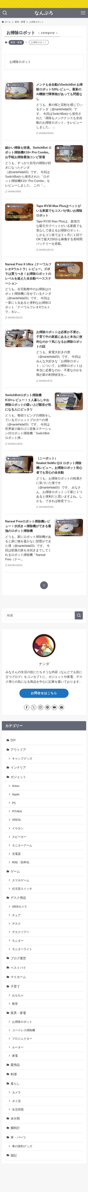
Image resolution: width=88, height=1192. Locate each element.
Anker (16, 785)
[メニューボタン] (83, 13)
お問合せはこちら (44, 693)
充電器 (16, 853)
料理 (14, 1074)
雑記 (14, 1155)
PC (14, 803)
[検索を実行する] (79, 615)
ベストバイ (18, 967)
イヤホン (18, 828)
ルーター (18, 1047)
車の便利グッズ (22, 1146)
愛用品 (15, 1065)
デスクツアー (20, 932)
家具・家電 (16, 42)
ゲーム (15, 871)
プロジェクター (22, 1038)
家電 (15, 1055)
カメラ (16, 1092)
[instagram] (40, 707)
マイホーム (18, 977)
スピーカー (19, 836)
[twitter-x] (33, 707)
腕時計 (15, 1128)
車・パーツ (18, 1137)
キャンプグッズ (22, 758)
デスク (16, 923)
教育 (15, 1003)
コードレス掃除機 (23, 1030)
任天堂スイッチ (22, 888)
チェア (16, 915)
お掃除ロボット (22, 1021)
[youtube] (54, 707)
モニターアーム (22, 845)
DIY (13, 740)
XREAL (16, 819)
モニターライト (22, 949)
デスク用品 (18, 897)
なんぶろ (44, 13)
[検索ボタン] (5, 13)
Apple (15, 794)
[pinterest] (47, 707)
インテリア (18, 767)
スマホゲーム (20, 880)
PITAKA (17, 811)
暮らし (15, 1083)
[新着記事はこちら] (44, 4)
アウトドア (18, 749)
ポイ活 (16, 1101)
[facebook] (26, 707)
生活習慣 (18, 1109)
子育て (15, 986)
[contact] (61, 707)
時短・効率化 (20, 862)
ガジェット (18, 777)
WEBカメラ (19, 906)
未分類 (15, 1118)
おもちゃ (18, 995)
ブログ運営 (18, 958)
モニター (18, 940)
